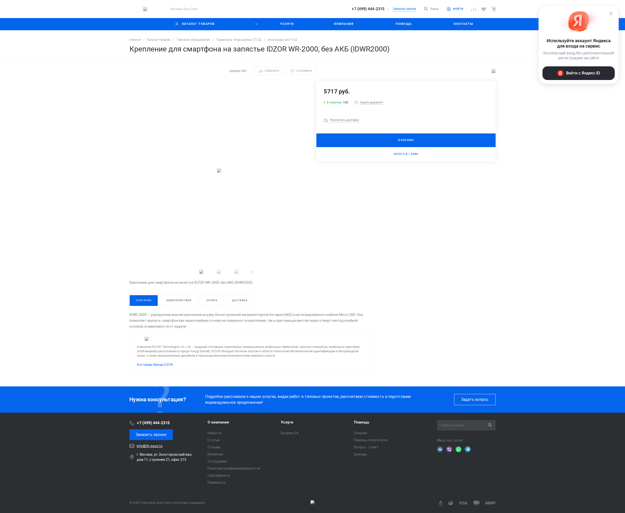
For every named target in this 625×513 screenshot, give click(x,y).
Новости (214, 433)
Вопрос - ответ (366, 447)
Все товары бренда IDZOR (155, 364)
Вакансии (215, 454)
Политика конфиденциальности (234, 468)
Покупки (360, 433)
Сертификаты (219, 475)
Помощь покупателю (371, 440)
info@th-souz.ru (149, 446)
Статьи (213, 440)
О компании (218, 422)
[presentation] (252, 272)
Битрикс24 (289, 433)
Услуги (287, 422)
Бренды (360, 454)
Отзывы (214, 447)
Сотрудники (217, 461)
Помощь (361, 422)
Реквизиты (216, 482)
